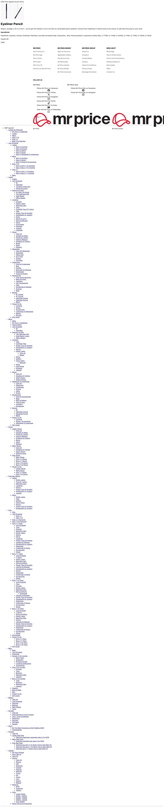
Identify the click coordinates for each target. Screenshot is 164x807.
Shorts (18, 349)
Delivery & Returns (113, 62)
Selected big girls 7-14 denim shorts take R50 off (33, 745)
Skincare (15, 703)
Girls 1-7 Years (17, 523)
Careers (85, 62)
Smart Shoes (20, 378)
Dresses (19, 202)
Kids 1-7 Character (19, 520)
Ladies (14, 134)
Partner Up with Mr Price (42, 68)
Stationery (16, 718)
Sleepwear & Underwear (20, 381)
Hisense (19, 769)
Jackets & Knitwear (23, 542)
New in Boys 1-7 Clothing (25, 173)
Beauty (18, 313)
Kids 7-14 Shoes (22, 474)
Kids (9, 510)
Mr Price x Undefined (19, 132)
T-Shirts (19, 558)
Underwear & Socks (23, 548)
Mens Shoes (16, 446)
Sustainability (87, 58)
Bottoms (19, 673)
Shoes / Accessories (23, 421)
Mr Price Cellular (63, 65)
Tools (14, 709)
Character (15, 654)
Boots (18, 243)
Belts (17, 291)
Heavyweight (17, 325)
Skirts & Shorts (21, 592)
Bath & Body (16, 707)
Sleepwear (16, 249)
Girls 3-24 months (18, 667)
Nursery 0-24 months (19, 656)
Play (13, 692)
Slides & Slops (21, 380)
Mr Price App (37, 55)
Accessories (16, 276)
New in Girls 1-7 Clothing (25, 171)
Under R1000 (20, 794)
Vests (18, 391)
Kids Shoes (16, 455)
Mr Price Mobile (63, 68)
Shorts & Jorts (21, 219)
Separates (19, 253)
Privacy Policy (87, 68)
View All (19, 234)
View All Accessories (23, 277)
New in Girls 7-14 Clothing (25, 166)
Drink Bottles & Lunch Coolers (23, 715)
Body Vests (20, 658)
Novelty (19, 315)
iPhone (18, 762)
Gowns (18, 258)
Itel (17, 775)
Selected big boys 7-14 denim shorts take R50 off (34, 747)
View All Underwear (23, 264)
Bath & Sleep (16, 690)
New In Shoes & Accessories (26, 162)
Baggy (22, 355)
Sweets (14, 724)
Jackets (19, 228)
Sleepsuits (19, 660)
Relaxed (22, 363)
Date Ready (20, 196)
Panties (18, 268)
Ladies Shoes (17, 429)
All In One (19, 257)
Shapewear (20, 272)
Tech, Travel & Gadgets (20, 716)
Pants (18, 217)
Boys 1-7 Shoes (21, 461)
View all (22, 353)
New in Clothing (21, 147)
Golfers (18, 359)
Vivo (17, 779)
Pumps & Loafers (22, 238)
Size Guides (110, 65)
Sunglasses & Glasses (23, 287)
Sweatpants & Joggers (24, 215)
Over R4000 (20, 802)
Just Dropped (13, 143)
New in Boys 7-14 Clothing (25, 168)
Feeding (15, 688)
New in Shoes (21, 152)
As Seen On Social (22, 192)
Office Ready (20, 198)
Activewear (20, 224)
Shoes (14, 232)
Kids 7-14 (15, 137)
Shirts (18, 357)
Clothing (15, 200)
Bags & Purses (21, 279)
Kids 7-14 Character (19, 522)
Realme (18, 783)
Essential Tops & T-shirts (25, 209)
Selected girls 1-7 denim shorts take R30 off (32, 749)
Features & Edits (18, 190)
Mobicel (19, 771)
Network (15, 785)
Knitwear (19, 226)
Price (14, 792)
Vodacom (19, 788)
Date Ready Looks (22, 336)
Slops (18, 245)
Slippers (19, 247)
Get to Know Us (39, 51)
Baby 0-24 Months (18, 141)
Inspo (10, 726)
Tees (17, 211)
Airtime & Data (63, 62)
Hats (17, 285)
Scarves (19, 289)
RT (17, 183)
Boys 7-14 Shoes (22, 465)
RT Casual (19, 294)
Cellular (11, 751)
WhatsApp (110, 51)
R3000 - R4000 (21, 800)
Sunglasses (20, 406)
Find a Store (37, 58)
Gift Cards (37, 62)
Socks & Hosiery (22, 274)
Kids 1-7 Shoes (21, 472)
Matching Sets (21, 205)
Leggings (19, 230)
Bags (17, 399)
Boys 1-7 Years (17, 554)
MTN (17, 787)
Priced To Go (17, 304)
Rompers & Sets (21, 662)
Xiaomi (18, 781)
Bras (17, 266)
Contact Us (110, 72)
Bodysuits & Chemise (23, 270)
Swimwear (23, 593)
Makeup (15, 705)
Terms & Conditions (89, 65)
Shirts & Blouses (22, 221)
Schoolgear (16, 635)
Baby (14, 175)
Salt (17, 764)
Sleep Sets (20, 255)
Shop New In (16, 754)
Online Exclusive (22, 188)
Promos (11, 732)
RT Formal (19, 296)
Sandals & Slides (22, 236)
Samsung (19, 766)
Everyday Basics (14, 476)
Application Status (64, 55)
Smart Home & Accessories (22, 804)
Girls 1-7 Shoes (21, 459)
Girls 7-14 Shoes (22, 463)
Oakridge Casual (22, 298)
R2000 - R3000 (21, 798)
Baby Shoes (20, 457)
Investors (85, 55)
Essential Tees (21, 344)
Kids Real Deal (17, 743)
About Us (85, 51)
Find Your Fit (37, 65)
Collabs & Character (15, 130)
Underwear (16, 262)
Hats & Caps (20, 402)
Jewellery (19, 281)
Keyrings (15, 720)
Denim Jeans (20, 204)
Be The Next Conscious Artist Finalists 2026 (28, 728)
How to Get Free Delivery (115, 58)
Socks (18, 393)
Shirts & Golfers (21, 563)
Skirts (18, 223)
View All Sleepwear (23, 251)
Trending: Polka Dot (23, 187)
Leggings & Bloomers (23, 663)
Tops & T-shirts (21, 482)
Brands (14, 293)
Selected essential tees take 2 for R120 (30, 741)
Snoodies (19, 260)
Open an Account (64, 51)
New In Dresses (21, 149)
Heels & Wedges (22, 240)
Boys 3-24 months (18, 679)
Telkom (18, 790)
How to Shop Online (113, 55)
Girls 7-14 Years (18, 580)
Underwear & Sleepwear (24, 311)
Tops (17, 207)
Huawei (18, 768)
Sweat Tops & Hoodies (24, 213)
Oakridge (19, 185)
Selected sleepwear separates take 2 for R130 (32, 737)
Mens (14, 135)
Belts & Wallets (21, 400)
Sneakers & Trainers (23, 241)
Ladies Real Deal (18, 735)
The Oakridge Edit (22, 194)
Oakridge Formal (22, 300)
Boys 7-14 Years (18, 609)
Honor (18, 777)
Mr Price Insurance (64, 72)
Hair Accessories (22, 283)
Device (14, 758)
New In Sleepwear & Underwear (27, 154)
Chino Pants (20, 361)
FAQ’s (108, 68)
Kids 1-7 (15, 139)
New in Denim (21, 151)
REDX (18, 302)
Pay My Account (63, 58)
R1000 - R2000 (21, 796)
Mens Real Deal (17, 739)
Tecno (18, 773)
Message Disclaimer (89, 72)
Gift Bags (15, 722)
